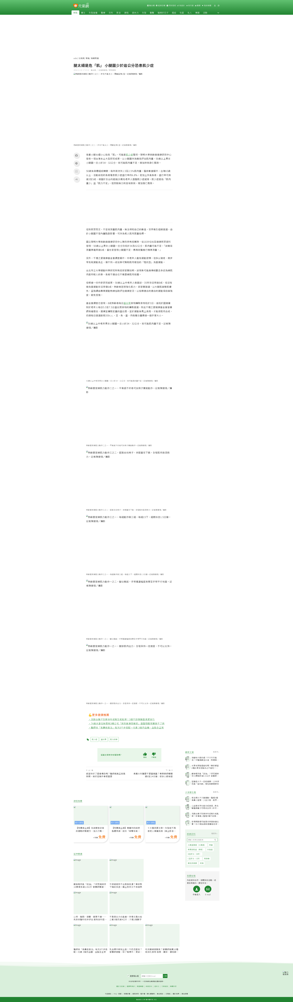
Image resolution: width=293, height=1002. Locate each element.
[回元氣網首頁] (84, 5)
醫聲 (152, 12)
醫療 (103, 12)
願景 (199, 5)
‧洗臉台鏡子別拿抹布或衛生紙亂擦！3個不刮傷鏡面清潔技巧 (121, 719)
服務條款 (136, 994)
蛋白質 (127, 303)
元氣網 (81, 58)
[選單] (218, 6)
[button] (218, 13)
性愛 (182, 12)
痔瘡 (211, 845)
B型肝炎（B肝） (194, 854)
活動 (205, 12)
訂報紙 (168, 994)
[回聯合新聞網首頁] (75, 6)
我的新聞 (207, 5)
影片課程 (79, 822)
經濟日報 (161, 5)
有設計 (182, 5)
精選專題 (140, 986)
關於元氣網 (120, 986)
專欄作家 (173, 986)
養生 (83, 12)
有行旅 (191, 5)
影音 (119, 12)
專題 (197, 12)
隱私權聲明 (151, 994)
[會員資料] (214, 6)
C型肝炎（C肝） (194, 858)
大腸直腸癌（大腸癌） (197, 845)
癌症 (174, 12)
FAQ (115, 994)
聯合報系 (160, 994)
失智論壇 (93, 12)
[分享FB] (76, 155)
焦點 (75, 12)
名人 (189, 12)
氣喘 (202, 863)
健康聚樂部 (131, 986)
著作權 (142, 994)
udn (75, 58)
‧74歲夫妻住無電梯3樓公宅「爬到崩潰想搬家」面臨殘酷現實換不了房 (126, 723)
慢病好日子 (163, 12)
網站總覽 (185, 994)
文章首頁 (164, 986)
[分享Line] (76, 163)
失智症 (210, 849)
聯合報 (152, 5)
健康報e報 (134, 976)
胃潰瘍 (207, 858)
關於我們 (176, 994)
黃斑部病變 (192, 863)
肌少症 (129, 154)
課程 (126, 12)
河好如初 (172, 5)
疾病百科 (149, 986)
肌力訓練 (113, 739)
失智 (144, 12)
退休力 (135, 12)
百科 (111, 12)
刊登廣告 (108, 994)
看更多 (216, 752)
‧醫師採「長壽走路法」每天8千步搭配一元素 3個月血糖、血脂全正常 (126, 727)
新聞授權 (127, 994)
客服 (120, 994)
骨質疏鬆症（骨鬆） (196, 849)
